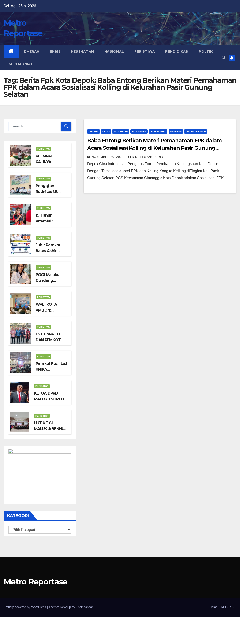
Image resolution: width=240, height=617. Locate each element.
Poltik (206, 51)
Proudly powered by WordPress (25, 607)
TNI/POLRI (176, 131)
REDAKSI (228, 607)
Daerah (32, 51)
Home (214, 607)
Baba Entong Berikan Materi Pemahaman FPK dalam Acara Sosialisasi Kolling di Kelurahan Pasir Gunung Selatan (154, 148)
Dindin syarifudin (147, 157)
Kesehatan (82, 51)
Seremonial (21, 64)
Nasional (114, 51)
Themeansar (84, 607)
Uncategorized (196, 131)
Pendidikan (176, 51)
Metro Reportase (35, 582)
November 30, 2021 (108, 157)
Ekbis (55, 51)
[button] (223, 58)
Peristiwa (144, 51)
